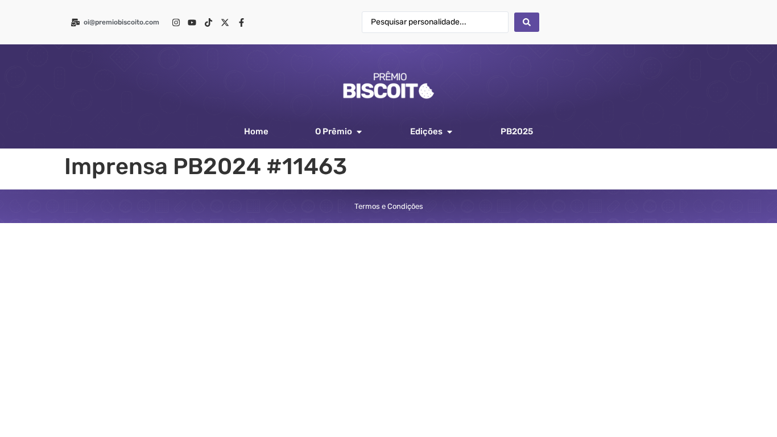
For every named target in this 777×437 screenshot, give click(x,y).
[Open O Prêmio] (359, 131)
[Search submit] (526, 22)
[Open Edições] (449, 131)
